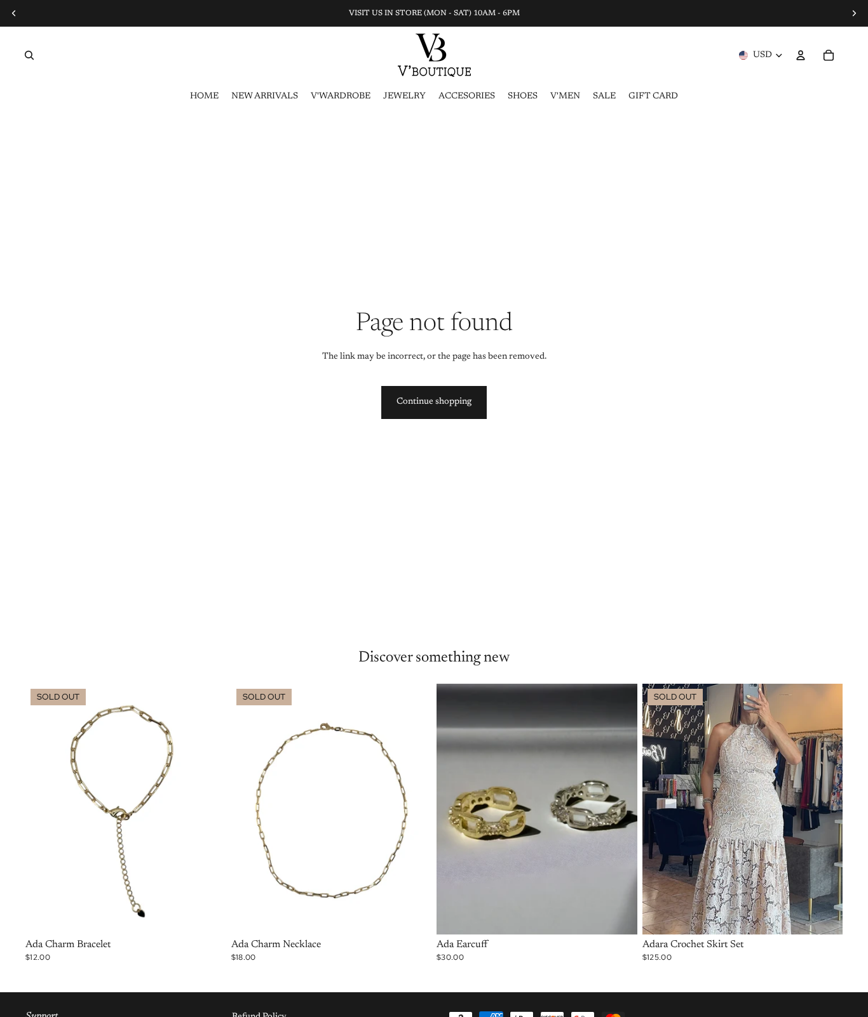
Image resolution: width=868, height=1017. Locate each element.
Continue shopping (434, 401)
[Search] (29, 55)
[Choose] (617, 914)
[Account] (801, 55)
